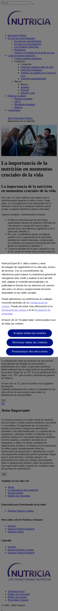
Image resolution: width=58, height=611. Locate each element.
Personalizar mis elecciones (30, 351)
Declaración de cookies (14, 310)
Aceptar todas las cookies (30, 333)
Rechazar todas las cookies (29, 342)
